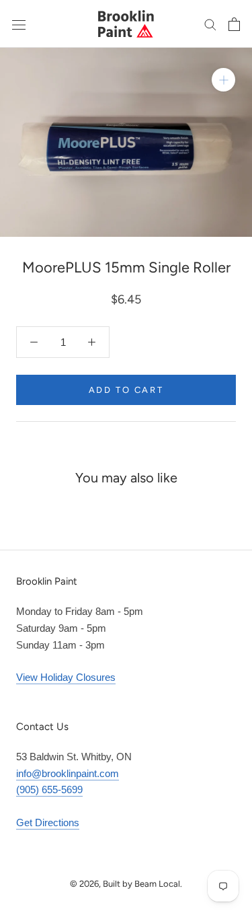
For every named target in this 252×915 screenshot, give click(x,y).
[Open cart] (234, 24)
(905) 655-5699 (49, 789)
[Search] (210, 24)
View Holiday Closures (66, 677)
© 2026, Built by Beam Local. (126, 884)
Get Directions (47, 822)
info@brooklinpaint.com (67, 773)
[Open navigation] (19, 23)
